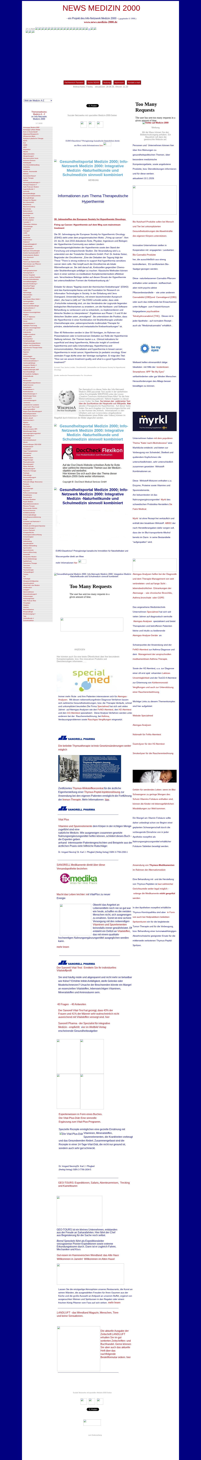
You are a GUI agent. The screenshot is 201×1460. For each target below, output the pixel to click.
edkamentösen (142, 659)
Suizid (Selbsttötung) (30, 559)
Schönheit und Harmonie (31, 521)
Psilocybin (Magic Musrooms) (32, 482)
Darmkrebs (26, 237)
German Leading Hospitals (31, 277)
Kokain (25, 378)
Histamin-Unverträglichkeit (31, 312)
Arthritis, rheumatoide (30, 171)
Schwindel (26, 539)
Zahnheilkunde (28, 618)
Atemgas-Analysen (30, 185)
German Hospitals (29, 275)
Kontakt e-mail (134, 82)
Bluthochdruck (27, 211)
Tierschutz (26, 565)
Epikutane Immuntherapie (31, 251)
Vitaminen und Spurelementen (110, 924)
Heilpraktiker (27, 310)
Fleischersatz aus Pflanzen (32, 264)
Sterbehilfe (26, 554)
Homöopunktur (28, 339)
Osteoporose (27, 453)
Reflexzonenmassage (30, 493)
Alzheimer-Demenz (29, 160)
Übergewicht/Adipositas (30, 581)
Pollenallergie (27, 475)
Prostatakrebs (27, 479)
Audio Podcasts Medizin (31, 187)
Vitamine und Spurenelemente (75, 826)
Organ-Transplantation (30, 451)
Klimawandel (27, 380)
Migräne (25, 422)
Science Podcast (29, 530)
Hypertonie (26, 350)
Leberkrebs (26, 402)
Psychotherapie (28, 488)
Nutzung (107, 82)
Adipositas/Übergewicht (30, 134)
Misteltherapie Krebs (29, 431)
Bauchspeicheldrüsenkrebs (32, 196)
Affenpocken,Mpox (29, 136)
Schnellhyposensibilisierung (32, 517)
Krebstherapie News (29, 396)
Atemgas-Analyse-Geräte (145, 635)
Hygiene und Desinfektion (31, 345)
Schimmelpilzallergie (29, 515)
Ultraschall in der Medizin (31, 585)
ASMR (25, 145)
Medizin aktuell (28, 418)
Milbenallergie (27, 427)
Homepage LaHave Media (31, 129)
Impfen (25, 354)
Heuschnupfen (28, 319)
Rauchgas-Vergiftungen (99, 719)
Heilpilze (26, 314)
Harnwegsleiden (28, 301)
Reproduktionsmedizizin (31, 504)
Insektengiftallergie (29, 363)
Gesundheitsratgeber (30, 281)
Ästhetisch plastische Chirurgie (33, 138)
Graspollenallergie (29, 288)
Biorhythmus (27, 204)
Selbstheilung (27, 541)
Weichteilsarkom (28, 609)
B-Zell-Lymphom (28, 220)
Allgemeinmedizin (28, 154)
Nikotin (25, 442)
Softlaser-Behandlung (30, 546)
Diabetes (26, 242)
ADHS (25, 141)
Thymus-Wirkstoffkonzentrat (88, 788)
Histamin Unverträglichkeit (31, 328)
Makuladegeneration (29, 413)
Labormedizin (27, 398)
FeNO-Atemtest (105, 709)
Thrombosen (27, 568)
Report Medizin (28, 501)
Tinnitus (25, 574)
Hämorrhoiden (27, 295)
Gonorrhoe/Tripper (29, 286)
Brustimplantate (28, 213)
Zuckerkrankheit (28, 620)
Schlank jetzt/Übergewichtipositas (34, 526)
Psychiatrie (26, 486)
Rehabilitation (27, 495)
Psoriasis (26, 484)
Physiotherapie (28, 464)
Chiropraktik (27, 229)
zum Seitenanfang (95, 1435)
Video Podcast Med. (29, 601)
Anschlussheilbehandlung (31, 165)
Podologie (26, 473)
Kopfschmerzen (28, 385)
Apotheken (26, 169)
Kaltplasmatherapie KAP (31, 369)
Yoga (24, 616)
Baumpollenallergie (29, 193)
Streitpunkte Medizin (29, 557)
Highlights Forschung (30, 325)
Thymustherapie (28, 570)
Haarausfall (26, 297)
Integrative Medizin (30, 365)
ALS (24, 143)
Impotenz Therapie (29, 358)
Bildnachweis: (79, 87)
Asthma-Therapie (158, 659)
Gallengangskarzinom (30, 270)
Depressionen (27, 240)
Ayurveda (26, 191)
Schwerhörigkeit (28, 537)
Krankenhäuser (28, 389)
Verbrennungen (28, 596)
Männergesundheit (29, 409)
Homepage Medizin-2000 (31, 127)
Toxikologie (26, 579)
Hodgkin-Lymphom (29, 334)
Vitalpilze (26, 605)
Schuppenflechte (28, 532)
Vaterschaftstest (28, 592)
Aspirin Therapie (28, 178)
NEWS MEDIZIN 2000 (101, 8)
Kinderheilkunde (28, 376)
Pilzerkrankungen (29, 468)
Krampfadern (27, 387)
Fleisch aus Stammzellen (31, 262)
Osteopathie (27, 455)
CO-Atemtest (73, 713)
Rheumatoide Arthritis (30, 508)
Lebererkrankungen (29, 400)
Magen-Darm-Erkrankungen (32, 411)
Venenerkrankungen (30, 594)
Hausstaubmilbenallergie (31, 306)
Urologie (26, 590)
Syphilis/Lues (27, 561)
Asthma (25, 180)
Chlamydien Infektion (30, 224)
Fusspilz (26, 268)
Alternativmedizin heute (30, 158)
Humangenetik (28, 273)
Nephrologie (27, 438)
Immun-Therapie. (72, 799)
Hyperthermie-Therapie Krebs (32, 347)
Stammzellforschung (29, 552)
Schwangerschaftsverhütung (32, 535)
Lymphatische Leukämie (31, 405)
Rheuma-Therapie (29, 506)
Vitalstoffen (123, 931)
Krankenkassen (28, 391)
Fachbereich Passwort (74, 82)
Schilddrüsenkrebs (29, 512)
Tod (24, 576)
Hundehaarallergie (29, 341)
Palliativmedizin (28, 457)
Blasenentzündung (29, 207)
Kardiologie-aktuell (29, 367)
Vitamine (26, 607)
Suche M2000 (93, 82)
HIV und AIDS (27, 330)
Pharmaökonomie (28, 462)
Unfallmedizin (27, 587)
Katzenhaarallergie (29, 372)
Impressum (119, 82)
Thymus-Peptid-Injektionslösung (102, 792)
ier (84, 1027)
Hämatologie (27, 292)
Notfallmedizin (28, 446)
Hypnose (26, 352)
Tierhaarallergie (28, 572)
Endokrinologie (28, 246)
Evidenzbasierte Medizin (31, 255)
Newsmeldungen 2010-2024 (32, 444)
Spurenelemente (28, 550)
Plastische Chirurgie (29, 471)
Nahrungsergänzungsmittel (32, 433)
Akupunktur (26, 149)
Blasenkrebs (27, 209)
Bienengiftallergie (28, 198)
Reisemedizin (27, 497)
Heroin (25, 321)
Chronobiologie (28, 226)
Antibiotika (26, 167)
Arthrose (26, 174)
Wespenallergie (28, 612)
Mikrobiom (26, 424)
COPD (25, 233)
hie (101, 145)
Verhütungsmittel (28, 598)
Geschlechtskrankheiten (31, 279)
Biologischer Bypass (29, 200)
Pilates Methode (28, 466)
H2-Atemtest (125, 709)
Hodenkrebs (27, 332)
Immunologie (27, 356)
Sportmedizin (27, 548)
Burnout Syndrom (28, 218)
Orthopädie (27, 449)
